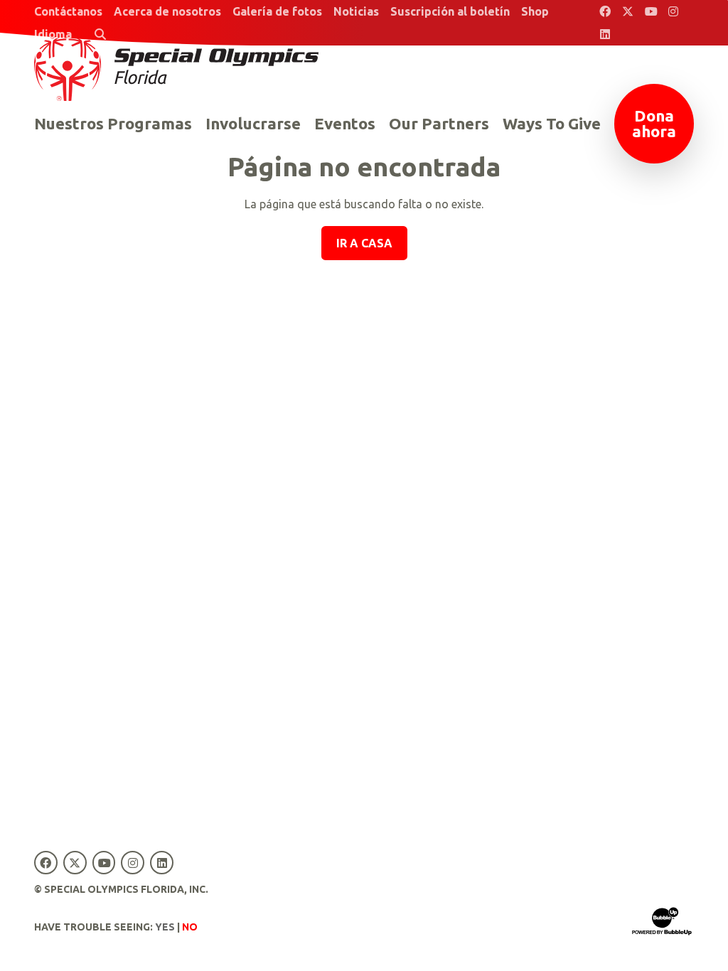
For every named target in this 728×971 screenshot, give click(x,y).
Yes (165, 927)
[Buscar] (100, 34)
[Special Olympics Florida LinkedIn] (605, 34)
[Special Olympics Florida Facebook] (605, 11)
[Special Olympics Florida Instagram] (673, 11)
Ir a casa (364, 243)
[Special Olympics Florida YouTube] (650, 11)
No (190, 927)
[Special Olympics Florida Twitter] (627, 11)
